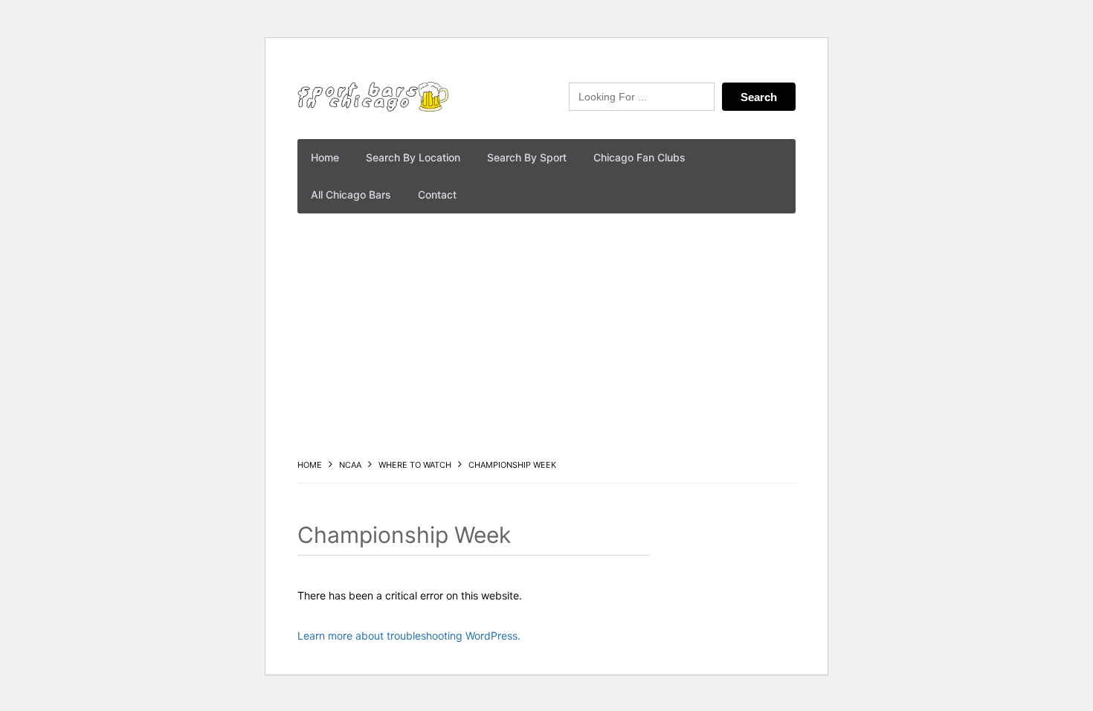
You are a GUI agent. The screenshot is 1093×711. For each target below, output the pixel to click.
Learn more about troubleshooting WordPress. (408, 635)
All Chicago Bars (351, 194)
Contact (437, 194)
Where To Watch (414, 465)
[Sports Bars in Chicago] (372, 97)
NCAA (350, 465)
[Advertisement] (546, 336)
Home (325, 157)
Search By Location (413, 157)
